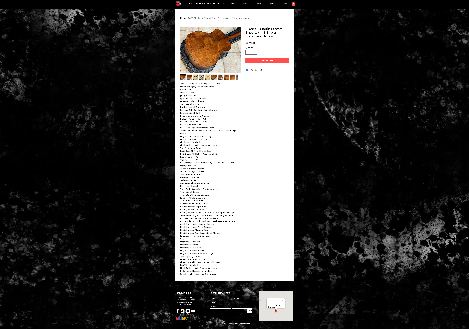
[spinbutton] (251, 52)
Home (183, 18)
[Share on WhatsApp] (256, 70)
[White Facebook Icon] (177, 311)
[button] (293, 3)
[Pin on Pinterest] (251, 70)
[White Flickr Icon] (193, 311)
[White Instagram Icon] (182, 311)
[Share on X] (261, 70)
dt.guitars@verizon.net (186, 302)
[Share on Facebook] (247, 70)
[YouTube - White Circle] (187, 311)
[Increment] (254, 52)
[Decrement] (247, 52)
